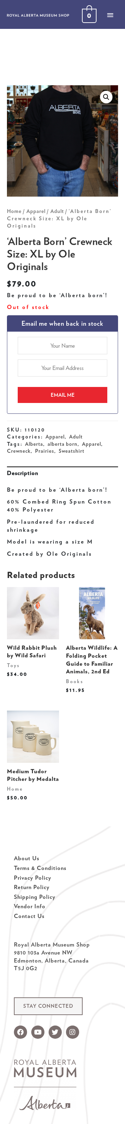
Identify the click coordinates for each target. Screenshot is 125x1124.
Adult (57, 211)
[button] (48, 1006)
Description (22, 472)
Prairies (44, 451)
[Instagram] (72, 1032)
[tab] (62, 473)
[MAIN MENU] (110, 15)
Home (14, 211)
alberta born (62, 444)
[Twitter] (55, 1032)
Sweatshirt (71, 451)
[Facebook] (20, 1032)
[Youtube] (37, 1032)
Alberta (34, 444)
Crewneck (19, 451)
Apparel (35, 211)
